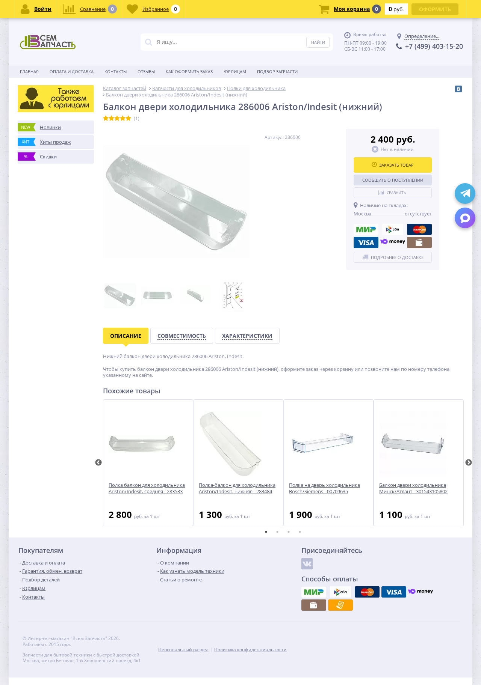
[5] (128, 118)
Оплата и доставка (72, 71)
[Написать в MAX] (465, 218)
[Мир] (366, 229)
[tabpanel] (148, 462)
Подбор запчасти (277, 71)
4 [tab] (300, 532)
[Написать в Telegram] (465, 193)
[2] (111, 118)
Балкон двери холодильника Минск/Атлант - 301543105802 (413, 488)
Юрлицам (235, 71)
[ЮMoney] (392, 242)
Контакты (115, 71)
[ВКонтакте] (458, 89)
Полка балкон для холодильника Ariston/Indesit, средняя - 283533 (147, 488)
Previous (98, 463)
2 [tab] (277, 532)
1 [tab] (266, 532)
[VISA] (366, 242)
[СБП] (392, 229)
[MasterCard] (419, 229)
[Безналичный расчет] (340, 605)
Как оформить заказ (189, 71)
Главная (29, 71)
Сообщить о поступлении (392, 180)
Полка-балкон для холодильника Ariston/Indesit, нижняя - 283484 (237, 488)
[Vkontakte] (307, 563)
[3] (117, 118)
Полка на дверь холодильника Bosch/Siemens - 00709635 (324, 488)
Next (468, 463)
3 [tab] (288, 532)
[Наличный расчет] (419, 242)
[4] (123, 118)
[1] (106, 118)
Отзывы (146, 71)
